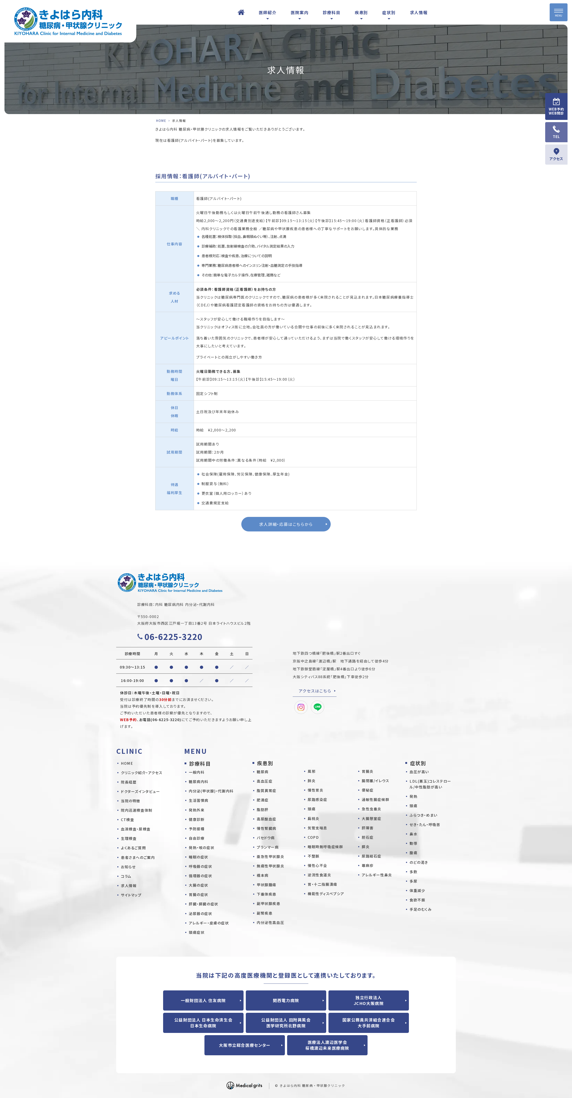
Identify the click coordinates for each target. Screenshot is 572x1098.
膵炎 (366, 846)
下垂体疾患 (266, 894)
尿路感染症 (317, 799)
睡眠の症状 (198, 857)
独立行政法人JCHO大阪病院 (369, 1000)
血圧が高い (419, 771)
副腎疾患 (264, 913)
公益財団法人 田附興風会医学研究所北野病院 (286, 1022)
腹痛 (413, 852)
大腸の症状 (198, 885)
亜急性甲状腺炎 (270, 856)
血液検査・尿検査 (136, 829)
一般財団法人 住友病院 (203, 1000)
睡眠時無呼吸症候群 (325, 846)
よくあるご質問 (133, 847)
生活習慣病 (198, 800)
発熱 (413, 796)
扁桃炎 (314, 818)
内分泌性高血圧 (270, 922)
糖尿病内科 (198, 781)
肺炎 (311, 780)
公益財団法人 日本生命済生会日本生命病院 (203, 1022)
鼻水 (413, 834)
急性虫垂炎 (371, 808)
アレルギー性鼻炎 (377, 874)
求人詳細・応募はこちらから (286, 524)
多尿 (413, 881)
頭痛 (311, 808)
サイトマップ (131, 895)
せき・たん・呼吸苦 (425, 824)
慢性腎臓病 (266, 828)
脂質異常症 (266, 790)
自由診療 (196, 838)
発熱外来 (196, 810)
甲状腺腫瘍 (266, 884)
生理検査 (129, 838)
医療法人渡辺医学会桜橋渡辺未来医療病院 (327, 1045)
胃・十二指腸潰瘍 (322, 884)
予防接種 (196, 828)
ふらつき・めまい (423, 815)
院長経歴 (129, 782)
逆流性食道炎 (319, 874)
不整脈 (314, 856)
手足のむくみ (421, 909)
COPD (313, 837)
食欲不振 (417, 900)
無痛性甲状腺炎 (270, 866)
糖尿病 (263, 771)
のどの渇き (419, 862)
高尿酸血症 (266, 819)
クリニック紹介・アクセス (141, 772)
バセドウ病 (266, 837)
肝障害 (368, 827)
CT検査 (127, 819)
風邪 (311, 771)
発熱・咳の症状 (201, 847)
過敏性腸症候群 (375, 799)
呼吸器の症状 (200, 866)
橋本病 (263, 875)
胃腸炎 (368, 771)
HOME (241, 12)
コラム (126, 876)
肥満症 (263, 800)
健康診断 (196, 819)
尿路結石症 (371, 856)
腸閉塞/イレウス (375, 780)
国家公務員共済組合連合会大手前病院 (368, 1022)
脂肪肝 (263, 809)
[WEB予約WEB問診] (556, 106)
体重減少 (417, 890)
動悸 (413, 843)
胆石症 (368, 837)
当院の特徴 (130, 800)
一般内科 (196, 772)
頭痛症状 (196, 932)
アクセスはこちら (315, 691)
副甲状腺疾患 (268, 903)
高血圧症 (264, 781)
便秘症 (368, 790)
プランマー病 (268, 847)
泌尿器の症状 (200, 913)
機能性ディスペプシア (326, 893)
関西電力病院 (286, 1000)
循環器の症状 (200, 875)
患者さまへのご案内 (138, 857)
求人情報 (419, 12)
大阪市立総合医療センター (244, 1045)
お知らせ (128, 866)
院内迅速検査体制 (136, 810)
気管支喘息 (317, 827)
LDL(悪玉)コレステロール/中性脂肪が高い (430, 784)
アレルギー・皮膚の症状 (209, 923)
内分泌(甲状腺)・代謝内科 (211, 791)
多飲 (413, 871)
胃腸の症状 (198, 894)
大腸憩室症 (371, 818)
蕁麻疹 (368, 865)
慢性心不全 (317, 865)
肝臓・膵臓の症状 (203, 904)
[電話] (556, 132)
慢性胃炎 (315, 790)
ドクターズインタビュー (140, 791)
